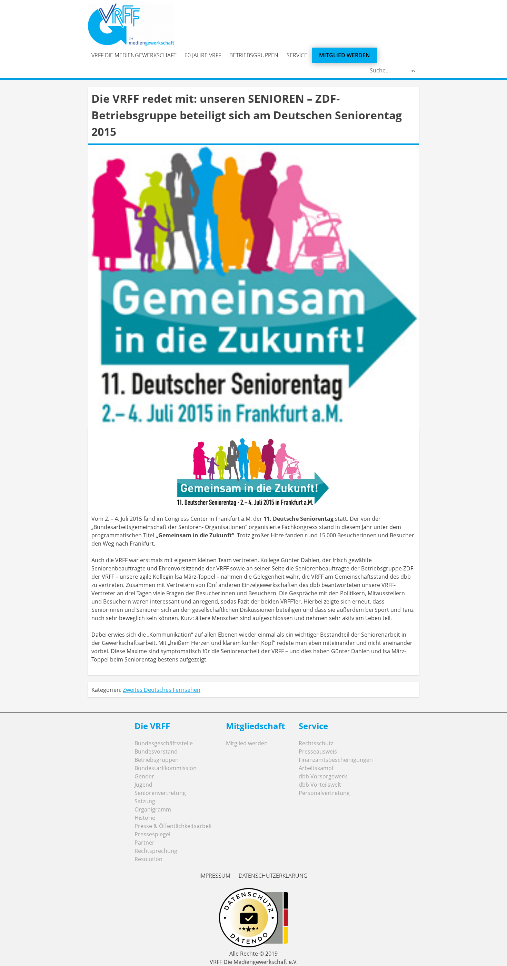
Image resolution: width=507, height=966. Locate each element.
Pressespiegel (152, 834)
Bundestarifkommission (166, 768)
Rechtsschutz (316, 743)
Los (411, 70)
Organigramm (153, 809)
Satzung (145, 801)
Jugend (143, 784)
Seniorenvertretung (160, 793)
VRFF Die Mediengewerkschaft (133, 55)
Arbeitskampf (316, 768)
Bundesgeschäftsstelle (164, 743)
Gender (144, 776)
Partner (145, 842)
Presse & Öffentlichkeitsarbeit (173, 826)
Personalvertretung (324, 793)
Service (297, 55)
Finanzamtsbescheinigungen (336, 760)
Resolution (148, 859)
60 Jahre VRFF (203, 55)
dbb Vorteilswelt (320, 784)
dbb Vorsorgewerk (323, 776)
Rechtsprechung (156, 851)
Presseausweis (318, 751)
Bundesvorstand (156, 751)
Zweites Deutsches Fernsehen (161, 690)
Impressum (214, 875)
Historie (145, 817)
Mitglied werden (344, 55)
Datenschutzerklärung (273, 875)
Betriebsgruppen (253, 55)
